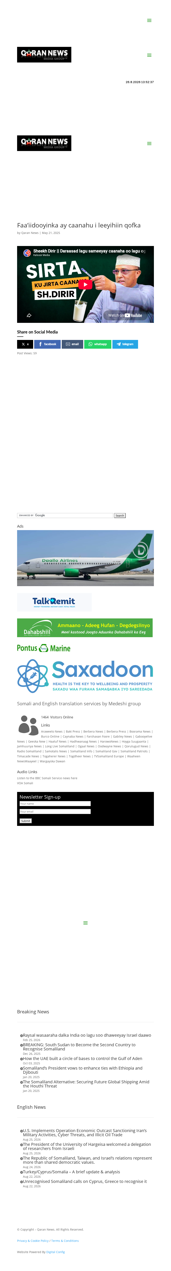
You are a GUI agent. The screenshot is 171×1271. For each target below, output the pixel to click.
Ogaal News (86, 746)
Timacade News (28, 756)
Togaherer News (54, 756)
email (75, 344)
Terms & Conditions (65, 1241)
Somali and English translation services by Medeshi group (79, 703)
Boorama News (140, 731)
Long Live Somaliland (59, 746)
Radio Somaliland (29, 751)
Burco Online (50, 736)
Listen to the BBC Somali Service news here (47, 778)
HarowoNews (109, 741)
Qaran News (30, 233)
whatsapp (100, 344)
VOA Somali (25, 783)
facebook (50, 344)
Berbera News (93, 731)
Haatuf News (58, 741)
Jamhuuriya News (29, 746)
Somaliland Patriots (134, 751)
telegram (127, 344)
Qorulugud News (136, 746)
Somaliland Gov (106, 751)
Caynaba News (73, 736)
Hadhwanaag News (83, 741)
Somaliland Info (81, 751)
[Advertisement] (85, 193)
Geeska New (36, 741)
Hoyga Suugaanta (134, 741)
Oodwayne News (109, 746)
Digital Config (55, 1252)
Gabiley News (122, 736)
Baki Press (73, 731)
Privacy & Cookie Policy (33, 1241)
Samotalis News (56, 751)
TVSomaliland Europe (109, 756)
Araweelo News (52, 731)
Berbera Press (116, 731)
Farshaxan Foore (98, 736)
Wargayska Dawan (52, 761)
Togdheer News (80, 756)
